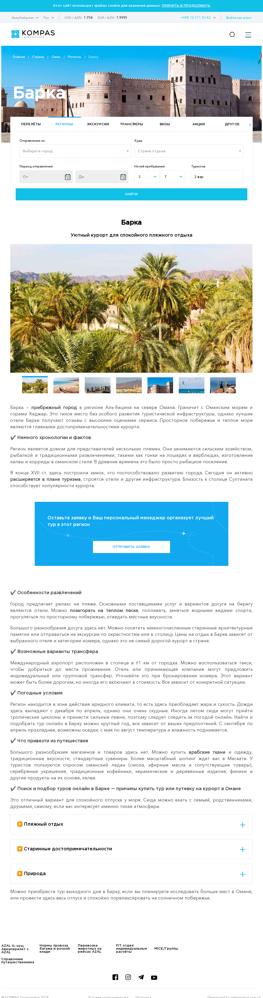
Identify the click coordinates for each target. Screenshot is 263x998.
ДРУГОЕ (232, 124)
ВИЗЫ (165, 124)
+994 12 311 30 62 (196, 17)
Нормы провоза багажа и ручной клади (55, 948)
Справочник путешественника (17, 961)
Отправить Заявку (131, 547)
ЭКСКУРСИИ (98, 124)
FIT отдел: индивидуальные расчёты (131, 948)
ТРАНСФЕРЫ (131, 124)
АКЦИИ (198, 124)
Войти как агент (238, 17)
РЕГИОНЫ (64, 124)
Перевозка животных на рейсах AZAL (89, 948)
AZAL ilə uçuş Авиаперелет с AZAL (15, 949)
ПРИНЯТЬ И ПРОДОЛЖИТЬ (186, 5)
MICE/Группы (166, 948)
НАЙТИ (131, 194)
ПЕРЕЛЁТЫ (31, 124)
